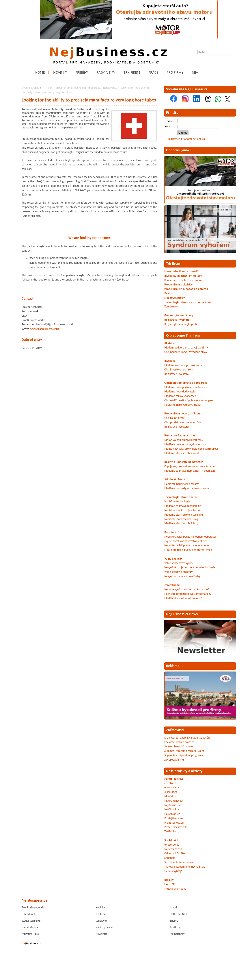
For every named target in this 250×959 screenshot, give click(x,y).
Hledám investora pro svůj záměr (184, 365)
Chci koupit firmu (174, 418)
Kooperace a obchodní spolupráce (184, 280)
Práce (153, 73)
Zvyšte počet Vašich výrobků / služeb (185, 541)
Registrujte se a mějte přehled (182, 324)
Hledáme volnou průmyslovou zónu (185, 444)
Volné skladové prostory (178, 572)
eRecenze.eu (171, 844)
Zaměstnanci (172, 306)
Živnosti (169, 751)
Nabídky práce (104, 927)
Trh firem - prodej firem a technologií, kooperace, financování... (79, 87)
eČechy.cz (170, 783)
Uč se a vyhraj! (173, 871)
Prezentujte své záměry (178, 315)
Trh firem (132, 73)
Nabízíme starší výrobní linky (181, 519)
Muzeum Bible (30, 934)
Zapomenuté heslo (194, 139)
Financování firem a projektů (181, 271)
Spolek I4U (171, 840)
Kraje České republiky (177, 737)
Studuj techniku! (31, 920)
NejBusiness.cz (173, 805)
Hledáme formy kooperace (180, 396)
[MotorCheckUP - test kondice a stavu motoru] (200, 203)
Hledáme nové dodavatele (179, 391)
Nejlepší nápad (173, 849)
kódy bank (187, 746)
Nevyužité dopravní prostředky (182, 576)
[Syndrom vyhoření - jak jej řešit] (200, 252)
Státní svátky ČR (200, 737)
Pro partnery (176, 934)
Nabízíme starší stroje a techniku (183, 510)
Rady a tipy (105, 73)
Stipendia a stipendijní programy (183, 755)
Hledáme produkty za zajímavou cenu (186, 488)
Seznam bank (172, 746)
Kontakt (173, 907)
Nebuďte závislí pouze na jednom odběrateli (190, 536)
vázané (192, 751)
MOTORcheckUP (174, 800)
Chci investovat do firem (178, 369)
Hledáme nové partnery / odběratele (186, 387)
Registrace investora (177, 319)
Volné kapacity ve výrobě (179, 563)
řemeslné (181, 751)
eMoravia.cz (171, 787)
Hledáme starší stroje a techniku (183, 514)
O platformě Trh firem (183, 336)
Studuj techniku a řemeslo (179, 862)
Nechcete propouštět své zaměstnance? (187, 594)
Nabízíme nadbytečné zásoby (181, 484)
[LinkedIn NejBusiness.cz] (196, 101)
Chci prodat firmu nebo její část (183, 422)
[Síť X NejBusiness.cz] (227, 101)
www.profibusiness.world (44, 329)
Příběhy (81, 73)
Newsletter (102, 934)
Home (40, 73)
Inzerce (173, 920)
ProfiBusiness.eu (174, 822)
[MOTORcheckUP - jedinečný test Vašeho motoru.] (129, 38)
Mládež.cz (170, 796)
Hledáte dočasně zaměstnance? (183, 598)
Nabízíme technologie (177, 501)
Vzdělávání (102, 920)
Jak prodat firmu (174, 759)
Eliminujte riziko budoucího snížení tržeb (188, 550)
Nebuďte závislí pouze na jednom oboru (187, 545)
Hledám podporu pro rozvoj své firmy (186, 347)
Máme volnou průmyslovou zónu (183, 440)
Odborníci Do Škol (174, 853)
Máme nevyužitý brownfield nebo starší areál (191, 448)
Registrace (173, 139)
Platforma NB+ (178, 914)
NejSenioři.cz (172, 814)
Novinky (60, 73)
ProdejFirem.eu (173, 818)
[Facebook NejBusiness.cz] (173, 101)
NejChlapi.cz (171, 809)
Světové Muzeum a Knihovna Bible (184, 866)
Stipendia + (171, 858)
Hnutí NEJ (170, 884)
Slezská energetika (175, 888)
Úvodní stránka (30, 87)
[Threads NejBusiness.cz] (208, 101)
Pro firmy (175, 73)
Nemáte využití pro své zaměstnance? (186, 589)
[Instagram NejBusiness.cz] (185, 101)
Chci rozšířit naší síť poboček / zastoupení (188, 400)
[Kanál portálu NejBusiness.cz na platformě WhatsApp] (218, 101)
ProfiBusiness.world (175, 827)
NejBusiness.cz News (182, 614)
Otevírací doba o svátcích (179, 742)
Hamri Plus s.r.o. (174, 778)
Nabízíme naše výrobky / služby (182, 404)
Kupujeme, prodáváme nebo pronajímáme (189, 466)
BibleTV (169, 880)
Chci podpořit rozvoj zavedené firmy (185, 352)
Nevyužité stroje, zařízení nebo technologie (189, 567)
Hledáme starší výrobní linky (181, 523)
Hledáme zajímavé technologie (182, 506)
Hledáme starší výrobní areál (181, 453)
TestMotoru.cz (172, 831)
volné (201, 751)
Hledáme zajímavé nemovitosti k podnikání (189, 470)
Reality (168, 293)
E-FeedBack (28, 914)
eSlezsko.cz (170, 792)
